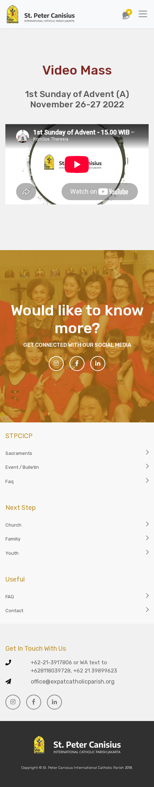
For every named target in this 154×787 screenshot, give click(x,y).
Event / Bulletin (22, 467)
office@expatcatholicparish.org (73, 681)
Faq (9, 481)
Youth (12, 553)
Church (13, 525)
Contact (14, 610)
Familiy (12, 539)
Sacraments (18, 453)
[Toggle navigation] (143, 14)
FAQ (9, 596)
